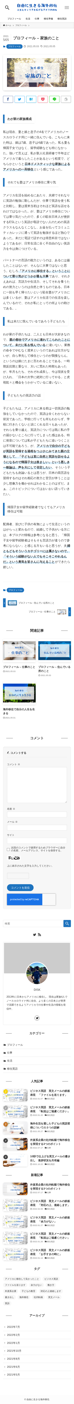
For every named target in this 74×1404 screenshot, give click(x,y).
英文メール (54, 1297)
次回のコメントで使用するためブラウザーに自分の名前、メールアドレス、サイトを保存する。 (38, 849)
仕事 (9, 1052)
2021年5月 (13, 1374)
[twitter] (34, 935)
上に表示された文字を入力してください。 (30, 866)
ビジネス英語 (51, 1279)
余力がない (36, 1285)
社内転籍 (38, 1297)
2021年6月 (13, 1366)
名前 (11, 809)
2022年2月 (13, 1334)
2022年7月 (13, 1326)
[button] (7, 7)
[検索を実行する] (67, 923)
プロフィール (14, 46)
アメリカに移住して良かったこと (22, 1279)
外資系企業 (10, 1291)
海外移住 (23, 1297)
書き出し (9, 1297)
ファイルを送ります (15, 1285)
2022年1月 (13, 1342)
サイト (10, 835)
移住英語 (12, 1068)
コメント (13, 764)
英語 (7, 1303)
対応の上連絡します (51, 1291)
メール (12, 822)
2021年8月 (13, 1358)
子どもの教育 (28, 1291)
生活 (9, 1060)
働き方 (50, 1285)
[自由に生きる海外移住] (37, 7)
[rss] (39, 935)
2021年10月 (14, 1350)
